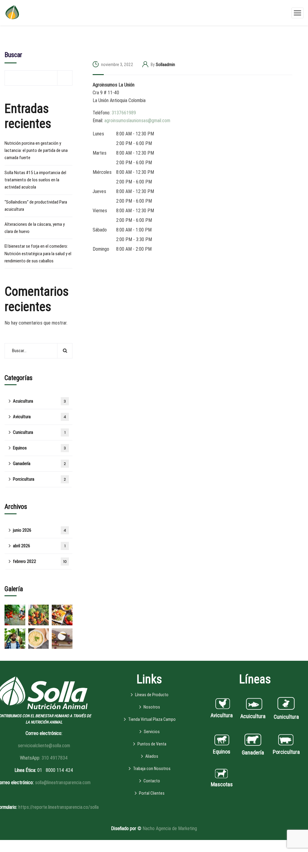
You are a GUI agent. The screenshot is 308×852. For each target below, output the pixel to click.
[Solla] (12, 12)
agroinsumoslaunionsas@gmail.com (137, 120)
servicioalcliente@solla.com (44, 745)
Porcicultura (39, 479)
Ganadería (39, 463)
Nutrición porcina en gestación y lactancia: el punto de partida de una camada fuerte (36, 150)
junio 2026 (39, 530)
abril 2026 (39, 545)
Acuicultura (39, 401)
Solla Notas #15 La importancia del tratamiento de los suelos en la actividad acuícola (35, 180)
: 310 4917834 (44, 758)
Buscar (13, 55)
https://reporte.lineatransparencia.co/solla (58, 807)
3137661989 (124, 113)
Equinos (39, 448)
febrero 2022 (40, 561)
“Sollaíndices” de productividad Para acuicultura (36, 205)
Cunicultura (39, 432)
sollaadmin (165, 64)
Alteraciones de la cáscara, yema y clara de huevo (35, 228)
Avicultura (39, 416)
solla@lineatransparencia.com (63, 782)
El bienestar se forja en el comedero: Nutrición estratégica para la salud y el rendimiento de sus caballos (38, 253)
